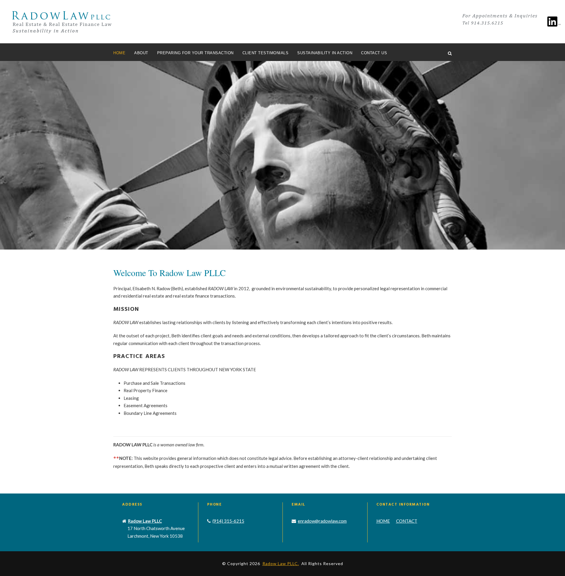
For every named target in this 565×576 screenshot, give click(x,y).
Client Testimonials (265, 53)
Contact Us (374, 53)
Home (119, 53)
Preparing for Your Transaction (195, 53)
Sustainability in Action (324, 53)
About (141, 53)
